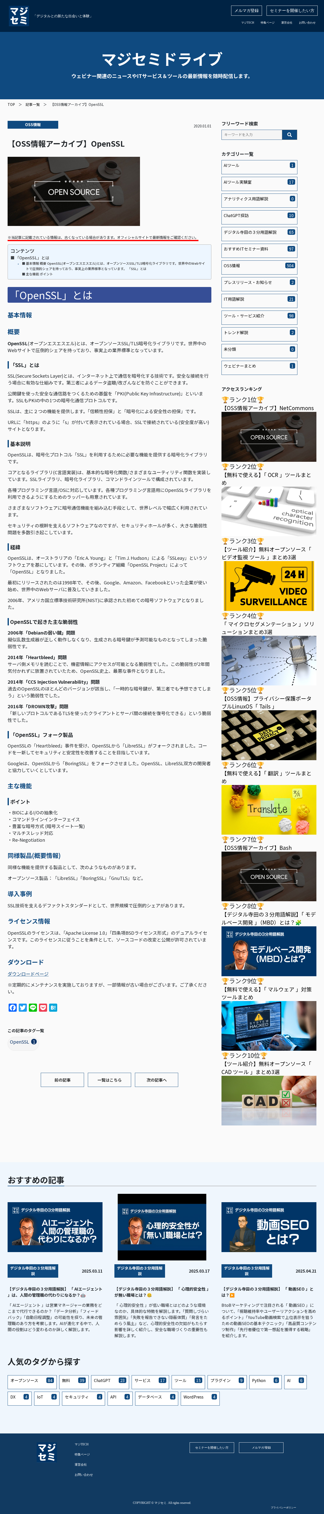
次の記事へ (157, 1080)
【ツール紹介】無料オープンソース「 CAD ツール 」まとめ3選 (266, 1067)
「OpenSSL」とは (32, 258)
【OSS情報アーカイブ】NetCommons (267, 408)
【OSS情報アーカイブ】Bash (256, 847)
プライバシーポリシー (283, 1507)
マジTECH (247, 22)
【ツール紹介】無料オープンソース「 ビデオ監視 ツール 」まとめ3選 (266, 553)
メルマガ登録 (246, 10)
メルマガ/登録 (261, 1447)
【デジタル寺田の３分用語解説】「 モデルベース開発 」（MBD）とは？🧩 (268, 918)
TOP (11, 104)
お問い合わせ (307, 22)
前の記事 (62, 1080)
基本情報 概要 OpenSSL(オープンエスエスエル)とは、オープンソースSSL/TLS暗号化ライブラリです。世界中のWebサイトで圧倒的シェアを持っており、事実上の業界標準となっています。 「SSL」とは (115, 266)
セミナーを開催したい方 (292, 10)
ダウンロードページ (28, 973)
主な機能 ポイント (39, 274)
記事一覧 (33, 104)
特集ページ (268, 22)
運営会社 (286, 22)
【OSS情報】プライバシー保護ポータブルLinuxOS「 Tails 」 (266, 702)
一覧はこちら (109, 1080)
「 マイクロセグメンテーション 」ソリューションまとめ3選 (267, 628)
